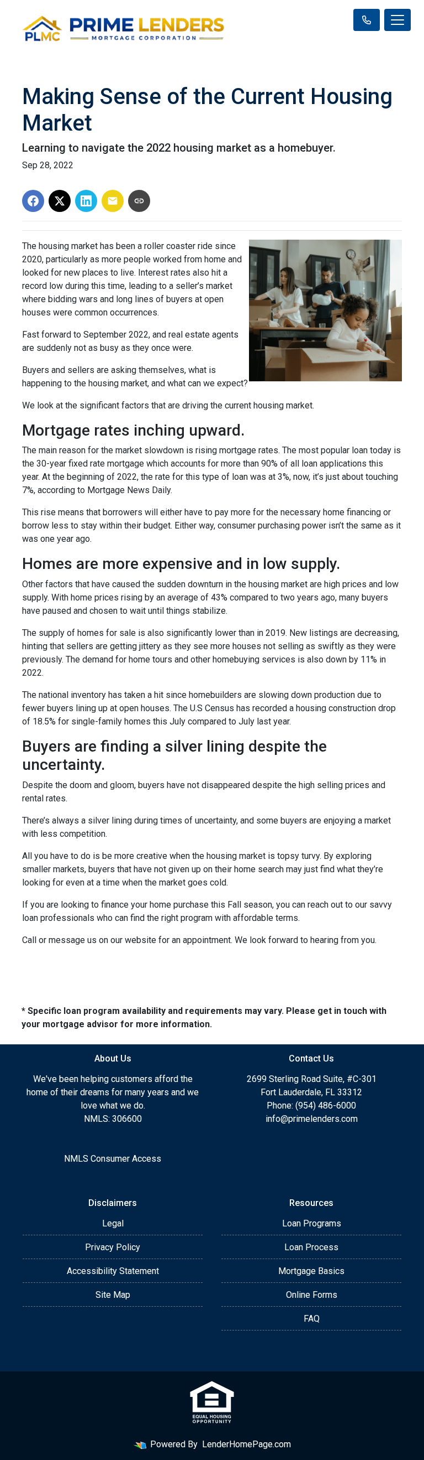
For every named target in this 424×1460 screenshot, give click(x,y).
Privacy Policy (112, 1247)
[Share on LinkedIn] (86, 201)
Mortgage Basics (311, 1271)
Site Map (113, 1295)
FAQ (312, 1318)
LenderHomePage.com (246, 1444)
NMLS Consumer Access (112, 1158)
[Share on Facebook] (33, 201)
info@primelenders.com (312, 1119)
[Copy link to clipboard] (139, 201)
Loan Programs (311, 1223)
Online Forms (311, 1295)
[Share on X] (60, 201)
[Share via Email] (113, 201)
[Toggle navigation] (397, 20)
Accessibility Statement (113, 1271)
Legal (113, 1223)
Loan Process (311, 1247)
